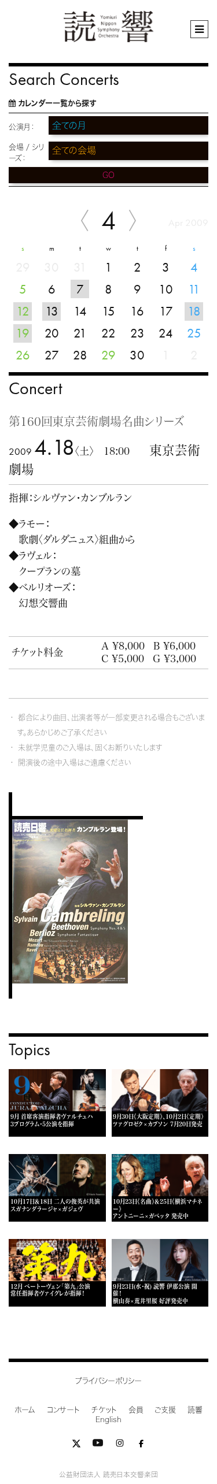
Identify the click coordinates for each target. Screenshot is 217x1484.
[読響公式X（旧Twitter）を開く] (76, 1445)
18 (194, 311)
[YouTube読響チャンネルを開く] (98, 1445)
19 (23, 333)
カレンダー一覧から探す (57, 103)
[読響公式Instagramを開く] (120, 1445)
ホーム (24, 1409)
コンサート (63, 1409)
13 (51, 311)
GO (108, 175)
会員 (135, 1409)
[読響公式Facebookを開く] (141, 1445)
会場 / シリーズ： (26, 152)
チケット (104, 1409)
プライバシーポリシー (108, 1381)
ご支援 (165, 1409)
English (108, 1419)
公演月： (22, 127)
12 (23, 311)
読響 (195, 1409)
